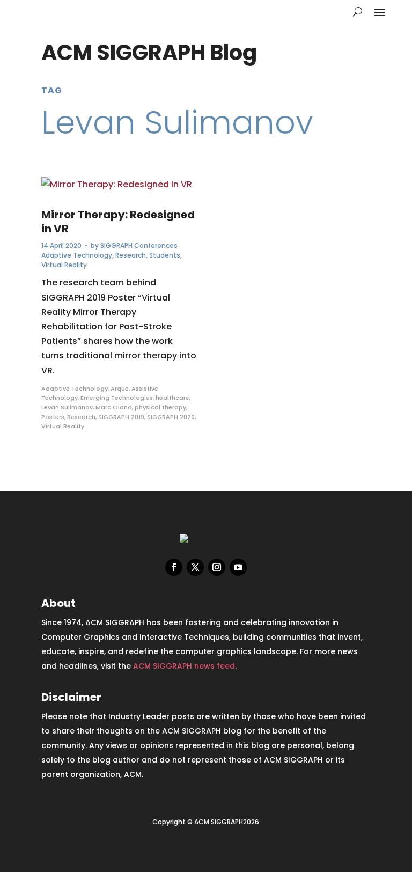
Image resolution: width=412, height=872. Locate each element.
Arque (120, 388)
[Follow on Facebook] (173, 567)
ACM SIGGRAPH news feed (184, 666)
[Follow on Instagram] (216, 567)
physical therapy (160, 407)
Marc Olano (113, 407)
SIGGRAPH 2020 (171, 417)
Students (164, 255)
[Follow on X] (195, 567)
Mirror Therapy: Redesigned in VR (118, 221)
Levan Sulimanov (67, 407)
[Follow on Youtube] (238, 567)
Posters (52, 417)
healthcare (172, 397)
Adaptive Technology (76, 255)
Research (130, 255)
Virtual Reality (64, 264)
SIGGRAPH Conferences (139, 245)
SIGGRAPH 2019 (121, 417)
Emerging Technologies (116, 397)
